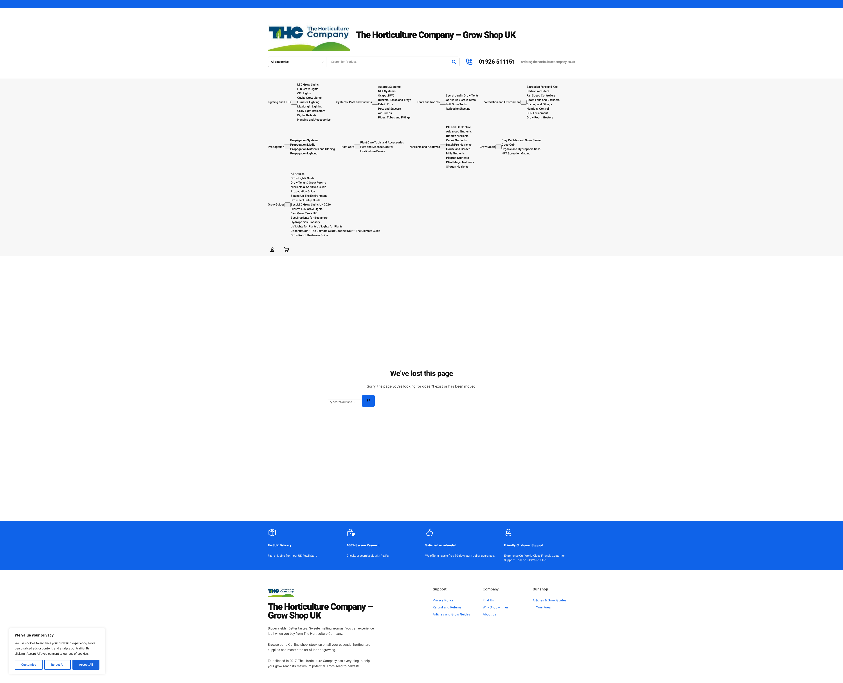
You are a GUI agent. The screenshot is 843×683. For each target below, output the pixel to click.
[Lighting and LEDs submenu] (294, 102)
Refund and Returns (447, 607)
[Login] (272, 249)
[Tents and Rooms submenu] (443, 102)
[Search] (454, 61)
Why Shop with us (496, 607)
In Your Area (542, 607)
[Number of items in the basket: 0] (286, 249)
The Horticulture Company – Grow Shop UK (436, 35)
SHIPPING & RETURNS (305, 4)
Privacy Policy (443, 600)
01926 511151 (497, 61)
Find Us (488, 600)
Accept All (86, 664)
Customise (28, 664)
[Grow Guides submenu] (288, 204)
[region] (57, 651)
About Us (489, 614)
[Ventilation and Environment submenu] (524, 102)
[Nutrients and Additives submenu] (443, 147)
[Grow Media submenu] (498, 147)
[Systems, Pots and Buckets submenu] (375, 102)
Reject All (57, 664)
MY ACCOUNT (332, 4)
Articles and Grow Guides (451, 614)
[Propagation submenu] (287, 147)
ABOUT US (280, 4)
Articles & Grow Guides (550, 600)
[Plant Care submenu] (357, 147)
